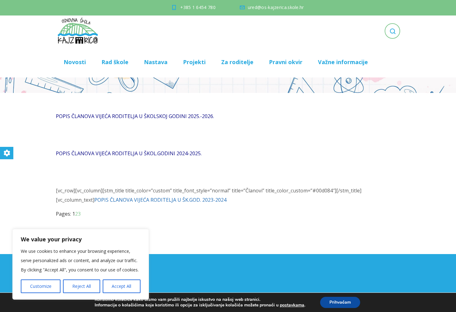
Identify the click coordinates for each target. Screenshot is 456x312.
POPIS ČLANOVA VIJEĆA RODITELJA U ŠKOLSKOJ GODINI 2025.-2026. (135, 116)
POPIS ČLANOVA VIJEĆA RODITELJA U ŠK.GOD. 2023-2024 (160, 199)
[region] (80, 264)
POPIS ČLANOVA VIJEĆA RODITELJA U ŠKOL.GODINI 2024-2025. (129, 153)
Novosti (75, 62)
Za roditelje (237, 62)
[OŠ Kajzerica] (79, 30)
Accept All (121, 286)
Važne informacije (343, 62)
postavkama (292, 305)
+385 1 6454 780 (198, 7)
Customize (40, 286)
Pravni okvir (285, 62)
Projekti (194, 62)
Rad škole (114, 62)
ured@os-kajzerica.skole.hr (276, 7)
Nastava (156, 62)
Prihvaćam (340, 302)
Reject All (81, 286)
